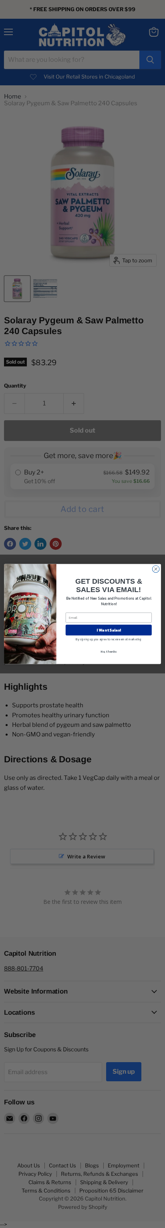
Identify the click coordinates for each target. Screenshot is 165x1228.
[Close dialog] (155, 569)
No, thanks (109, 651)
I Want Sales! (109, 630)
